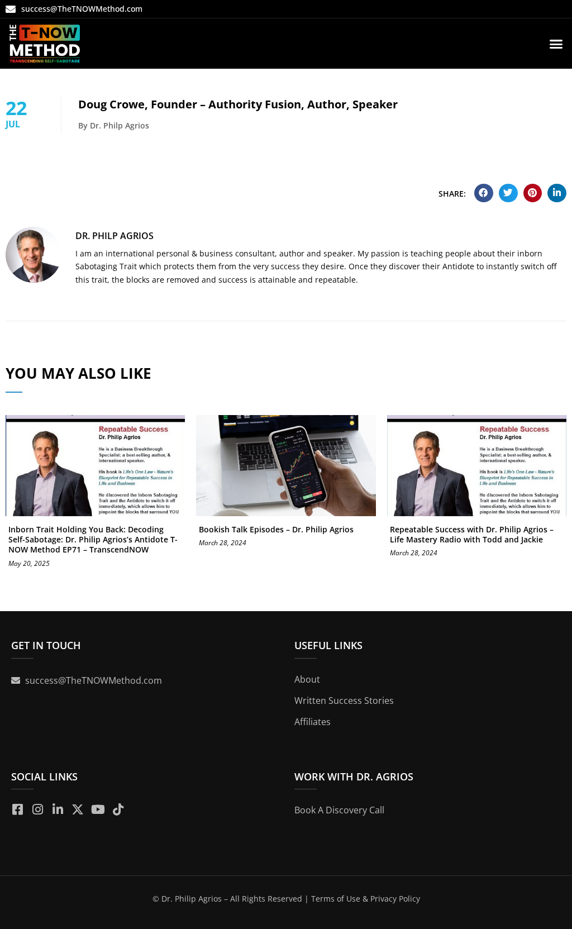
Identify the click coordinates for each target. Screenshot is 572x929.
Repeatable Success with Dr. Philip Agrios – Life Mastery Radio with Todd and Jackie (472, 534)
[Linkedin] (57, 809)
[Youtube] (98, 809)
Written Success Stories (344, 700)
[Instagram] (37, 809)
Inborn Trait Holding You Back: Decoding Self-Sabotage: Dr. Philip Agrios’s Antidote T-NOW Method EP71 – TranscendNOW (93, 539)
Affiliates (312, 722)
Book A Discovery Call (339, 810)
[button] (556, 43)
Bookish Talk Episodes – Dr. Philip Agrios (276, 529)
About (307, 679)
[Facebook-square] (17, 809)
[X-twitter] (78, 809)
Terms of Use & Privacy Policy (365, 898)
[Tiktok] (118, 809)
